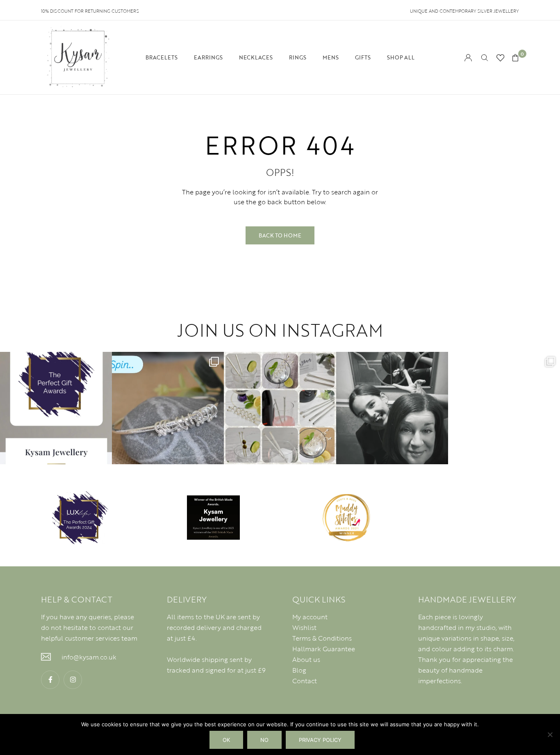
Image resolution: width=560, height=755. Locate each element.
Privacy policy (320, 740)
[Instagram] (73, 680)
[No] (550, 734)
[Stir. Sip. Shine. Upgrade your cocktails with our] (280, 408)
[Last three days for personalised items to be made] (504, 408)
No (264, 740)
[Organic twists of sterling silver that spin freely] (168, 408)
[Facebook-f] (50, 680)
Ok (226, 740)
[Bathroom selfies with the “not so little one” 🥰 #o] (392, 408)
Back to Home (280, 235)
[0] (515, 58)
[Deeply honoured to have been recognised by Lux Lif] (56, 408)
